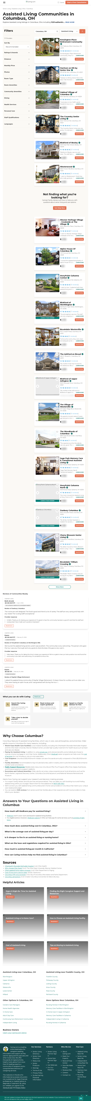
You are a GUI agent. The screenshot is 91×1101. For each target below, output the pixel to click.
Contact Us (66, 1075)
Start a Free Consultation (76, 2)
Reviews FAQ (67, 1070)
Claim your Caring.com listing (14, 1033)
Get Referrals (52, 1065)
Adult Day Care (8, 1015)
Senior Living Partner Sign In (52, 1054)
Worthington (7, 977)
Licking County (51, 984)
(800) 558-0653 (58, 783)
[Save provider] (57, 40)
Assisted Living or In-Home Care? (20, 919)
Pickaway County (52, 980)
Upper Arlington (9, 980)
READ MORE (69, 22)
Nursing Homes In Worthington (57, 1005)
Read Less (37, 696)
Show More (60, 587)
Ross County (50, 991)
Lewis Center (7, 991)
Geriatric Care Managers (11, 1005)
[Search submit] (82, 31)
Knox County (50, 987)
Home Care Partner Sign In (52, 1060)
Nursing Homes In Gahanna (56, 1022)
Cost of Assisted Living (15, 946)
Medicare (10, 816)
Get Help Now (59, 208)
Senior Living (7, 9)
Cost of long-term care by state (16, 872)
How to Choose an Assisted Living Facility (67, 919)
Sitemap (36, 1068)
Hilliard (5, 994)
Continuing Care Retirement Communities (18, 1019)
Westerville (7, 987)
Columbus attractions (12, 877)
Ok (81, 1098)
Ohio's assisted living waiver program (18, 870)
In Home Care (8, 1012)
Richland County (52, 994)
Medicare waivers (34, 818)
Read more (9, 625)
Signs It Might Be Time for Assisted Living (21, 894)
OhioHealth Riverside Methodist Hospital (19, 866)
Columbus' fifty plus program (15, 875)
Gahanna (6, 984)
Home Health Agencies (11, 1008)
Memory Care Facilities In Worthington (59, 1008)
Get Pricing (79, 59)
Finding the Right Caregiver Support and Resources (67, 894)
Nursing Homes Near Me (81, 1077)
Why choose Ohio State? (13, 868)
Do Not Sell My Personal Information (38, 1078)
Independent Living (10, 1022)
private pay (44, 752)
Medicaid (54, 754)
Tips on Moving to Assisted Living (64, 946)
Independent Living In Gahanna (57, 1019)
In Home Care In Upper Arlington (58, 1012)
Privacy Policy (20, 1088)
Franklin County (52, 977)
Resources (36, 1061)
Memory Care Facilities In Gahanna (58, 1015)
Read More (10, 897)
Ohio (23, 9)
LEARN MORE (80, 55)
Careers (65, 1072)
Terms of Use (7, 1088)
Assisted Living (16, 9)
